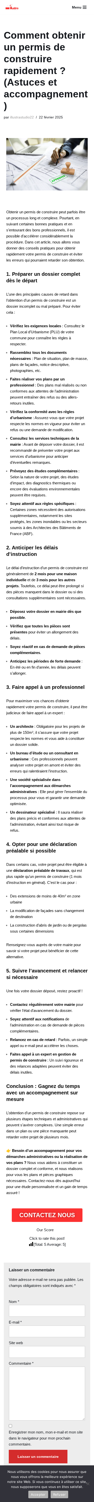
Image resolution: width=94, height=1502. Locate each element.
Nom (14, 1301)
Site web (16, 1343)
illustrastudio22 (22, 117)
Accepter (38, 1494)
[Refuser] (87, 1483)
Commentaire (21, 1363)
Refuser (59, 1494)
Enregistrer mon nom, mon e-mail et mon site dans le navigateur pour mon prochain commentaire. (46, 1438)
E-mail (15, 1322)
